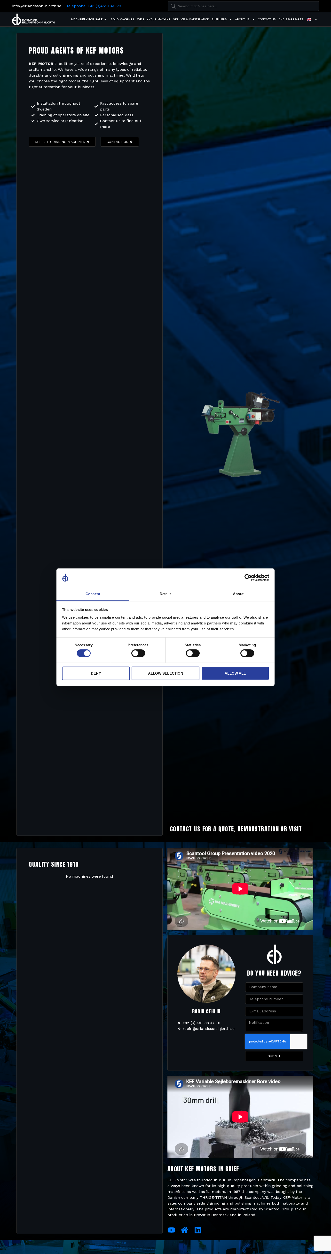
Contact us (267, 19)
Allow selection (165, 673)
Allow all (235, 673)
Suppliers (219, 19)
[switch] (138, 653)
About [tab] (238, 594)
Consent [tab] (93, 594)
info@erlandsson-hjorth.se (36, 6)
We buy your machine (153, 19)
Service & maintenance (191, 19)
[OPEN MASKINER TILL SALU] (105, 19)
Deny (96, 673)
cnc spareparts (291, 19)
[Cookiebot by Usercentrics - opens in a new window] (248, 577)
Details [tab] (166, 594)
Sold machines (122, 19)
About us (242, 19)
